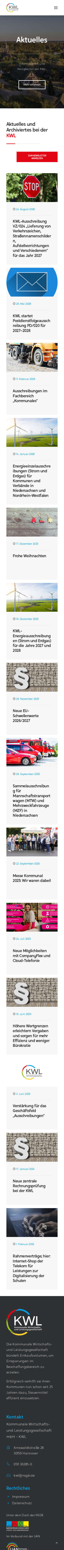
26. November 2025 (27, 699)
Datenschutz (22, 1503)
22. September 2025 (28, 864)
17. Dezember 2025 (27, 544)
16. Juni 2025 (23, 1014)
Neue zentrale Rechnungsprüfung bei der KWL (29, 1186)
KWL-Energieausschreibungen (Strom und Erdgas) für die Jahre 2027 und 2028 (32, 641)
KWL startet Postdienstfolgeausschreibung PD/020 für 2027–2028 (31, 323)
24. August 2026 (25, 209)
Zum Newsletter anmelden (37, 157)
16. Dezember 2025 (27, 619)
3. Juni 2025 (23, 1094)
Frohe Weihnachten (29, 556)
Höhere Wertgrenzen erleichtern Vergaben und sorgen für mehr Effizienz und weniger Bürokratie (31, 1036)
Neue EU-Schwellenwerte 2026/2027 (26, 715)
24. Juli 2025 (23, 939)
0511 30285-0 (23, 1464)
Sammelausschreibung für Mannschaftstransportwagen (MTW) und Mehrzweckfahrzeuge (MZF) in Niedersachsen (31, 801)
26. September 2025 (28, 774)
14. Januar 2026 (25, 454)
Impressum (21, 1497)
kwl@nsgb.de (24, 1475)
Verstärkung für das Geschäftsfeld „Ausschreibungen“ (29, 1111)
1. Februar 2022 (25, 1244)
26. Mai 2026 (23, 304)
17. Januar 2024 (25, 1169)
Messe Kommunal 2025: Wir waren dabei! (32, 878)
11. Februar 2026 (25, 379)
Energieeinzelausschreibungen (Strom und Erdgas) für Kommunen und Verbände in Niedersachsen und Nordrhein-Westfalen (31, 481)
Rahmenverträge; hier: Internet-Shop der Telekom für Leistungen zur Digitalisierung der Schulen (31, 1268)
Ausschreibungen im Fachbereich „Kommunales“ (30, 396)
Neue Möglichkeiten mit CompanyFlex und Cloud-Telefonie (31, 955)
